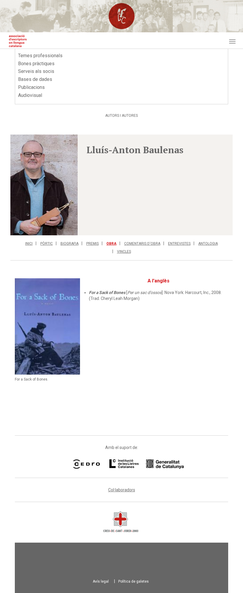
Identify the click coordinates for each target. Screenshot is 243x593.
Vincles (124, 252)
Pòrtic (46, 244)
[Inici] (17, 41)
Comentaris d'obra (142, 244)
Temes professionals (40, 55)
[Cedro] (86, 464)
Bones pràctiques (36, 63)
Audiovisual (30, 95)
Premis (92, 244)
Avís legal (101, 581)
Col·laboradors (121, 489)
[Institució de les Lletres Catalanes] (139, 464)
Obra (111, 244)
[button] (44, 185)
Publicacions (31, 87)
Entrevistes (179, 244)
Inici (29, 244)
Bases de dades (35, 79)
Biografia (69, 244)
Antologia (208, 244)
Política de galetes (133, 581)
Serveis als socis (36, 71)
